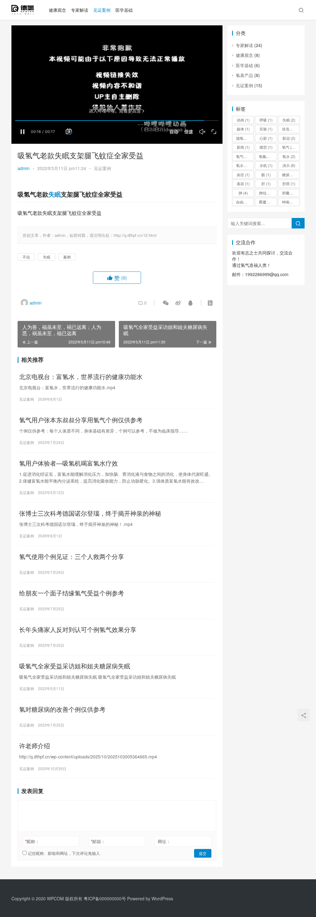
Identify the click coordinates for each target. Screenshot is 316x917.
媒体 (243, 128)
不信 (26, 256)
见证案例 (101, 10)
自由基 (244, 201)
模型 (266, 147)
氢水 (288, 156)
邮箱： (98, 841)
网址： (164, 841)
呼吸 (266, 119)
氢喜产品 (244, 75)
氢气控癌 (245, 156)
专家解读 (79, 10)
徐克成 (290, 128)
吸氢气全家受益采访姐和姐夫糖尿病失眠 (74, 666)
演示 (288, 165)
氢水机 (244, 165)
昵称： (32, 841)
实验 (266, 128)
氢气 (289, 147)
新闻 (243, 147)
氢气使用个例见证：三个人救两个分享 (71, 556)
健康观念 (57, 10)
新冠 (288, 138)
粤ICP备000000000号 (105, 898)
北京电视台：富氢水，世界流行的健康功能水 (81, 376)
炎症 (243, 174)
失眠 (54, 194)
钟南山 (290, 201)
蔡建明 (267, 201)
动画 (243, 119)
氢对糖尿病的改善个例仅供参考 (62, 709)
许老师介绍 (34, 745)
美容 (243, 183)
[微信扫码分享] (165, 302)
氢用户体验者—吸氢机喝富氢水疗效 (68, 463)
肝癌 (288, 183)
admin (24, 168)
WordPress (162, 898)
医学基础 (124, 10)
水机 (266, 165)
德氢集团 (245, 138)
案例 (67, 256)
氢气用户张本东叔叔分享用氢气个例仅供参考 (81, 420)
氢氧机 (267, 156)
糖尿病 (290, 174)
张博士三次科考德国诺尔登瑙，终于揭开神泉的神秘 (90, 513)
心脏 (266, 138)
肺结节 (267, 192)
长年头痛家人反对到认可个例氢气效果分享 (77, 629)
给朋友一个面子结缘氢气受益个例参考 (71, 593)
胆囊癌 (290, 192)
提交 (202, 853)
